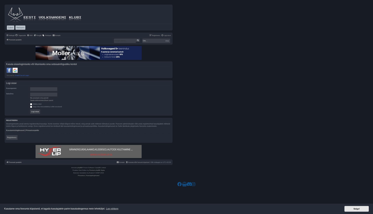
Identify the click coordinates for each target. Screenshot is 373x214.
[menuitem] (20, 35)
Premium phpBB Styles (97, 170)
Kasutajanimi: (11, 88)
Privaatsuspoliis (32, 130)
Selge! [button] (356, 209)
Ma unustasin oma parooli (39, 98)
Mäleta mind (36, 104)
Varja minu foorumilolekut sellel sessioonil (47, 107)
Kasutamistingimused (15, 130)
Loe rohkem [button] (112, 208)
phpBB (79, 167)
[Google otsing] (138, 40)
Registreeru (11, 137)
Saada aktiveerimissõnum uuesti (41, 100)
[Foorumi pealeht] (45, 14)
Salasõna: (10, 94)
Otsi (167, 40)
